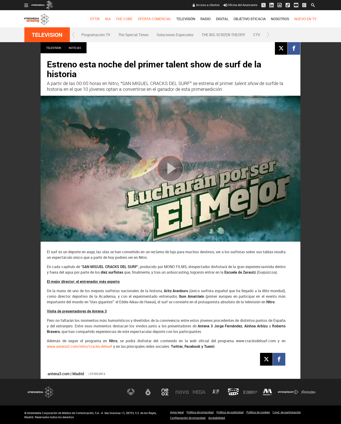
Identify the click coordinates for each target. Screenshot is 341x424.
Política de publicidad (230, 412)
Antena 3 (131, 392)
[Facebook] (294, 48)
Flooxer (308, 392)
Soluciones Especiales (175, 34)
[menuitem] (94, 18)
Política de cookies (258, 412)
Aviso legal (177, 412)
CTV (256, 34)
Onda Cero (233, 392)
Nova (182, 392)
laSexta (148, 392)
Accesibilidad (216, 418)
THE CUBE (124, 18)
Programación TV (95, 34)
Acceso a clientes (208, 5)
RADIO (205, 18)
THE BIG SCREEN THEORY (223, 34)
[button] (73, 35)
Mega (199, 392)
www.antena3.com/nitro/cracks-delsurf (79, 346)
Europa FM (250, 392)
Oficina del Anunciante (242, 5)
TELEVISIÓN (185, 18)
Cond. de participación (287, 412)
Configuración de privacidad (188, 418)
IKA (108, 18)
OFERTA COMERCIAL (154, 18)
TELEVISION (47, 34)
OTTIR (95, 18)
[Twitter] (281, 48)
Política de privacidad (200, 412)
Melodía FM (267, 392)
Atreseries (216, 392)
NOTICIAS (75, 48)
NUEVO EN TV (305, 18)
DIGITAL (222, 18)
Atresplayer (288, 392)
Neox (165, 392)
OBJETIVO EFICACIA (250, 18)
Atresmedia (40, 392)
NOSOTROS (280, 18)
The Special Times (133, 34)
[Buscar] (313, 4)
